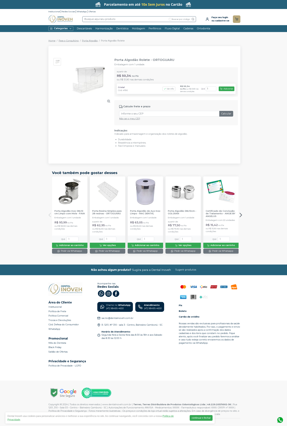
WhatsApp (82, 11)
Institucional (54, 11)
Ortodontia (203, 28)
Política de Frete (57, 311)
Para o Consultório (69, 40)
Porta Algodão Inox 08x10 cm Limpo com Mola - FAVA (69, 212)
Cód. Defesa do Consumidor (63, 324)
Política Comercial (58, 315)
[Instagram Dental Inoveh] (108, 293)
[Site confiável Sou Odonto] (96, 393)
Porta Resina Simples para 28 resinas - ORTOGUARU (107, 212)
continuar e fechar (201, 418)
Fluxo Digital (172, 28)
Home (51, 40)
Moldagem (138, 28)
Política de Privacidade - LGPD (64, 365)
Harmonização (104, 28)
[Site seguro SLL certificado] (63, 393)
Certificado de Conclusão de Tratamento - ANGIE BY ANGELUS (220, 214)
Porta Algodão (90, 40)
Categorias (61, 28)
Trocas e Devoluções (59, 320)
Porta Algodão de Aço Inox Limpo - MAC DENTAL (145, 212)
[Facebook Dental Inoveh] (116, 293)
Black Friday (54, 347)
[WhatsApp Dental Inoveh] (101, 293)
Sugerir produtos (185, 269)
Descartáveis (84, 28)
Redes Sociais (68, 11)
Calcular (226, 113)
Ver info (170, 89)
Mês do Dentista (57, 343)
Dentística (122, 28)
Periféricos (155, 28)
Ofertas (92, 11)
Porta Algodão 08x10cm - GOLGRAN (182, 212)
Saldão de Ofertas (58, 351)
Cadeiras (188, 28)
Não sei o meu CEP (129, 118)
